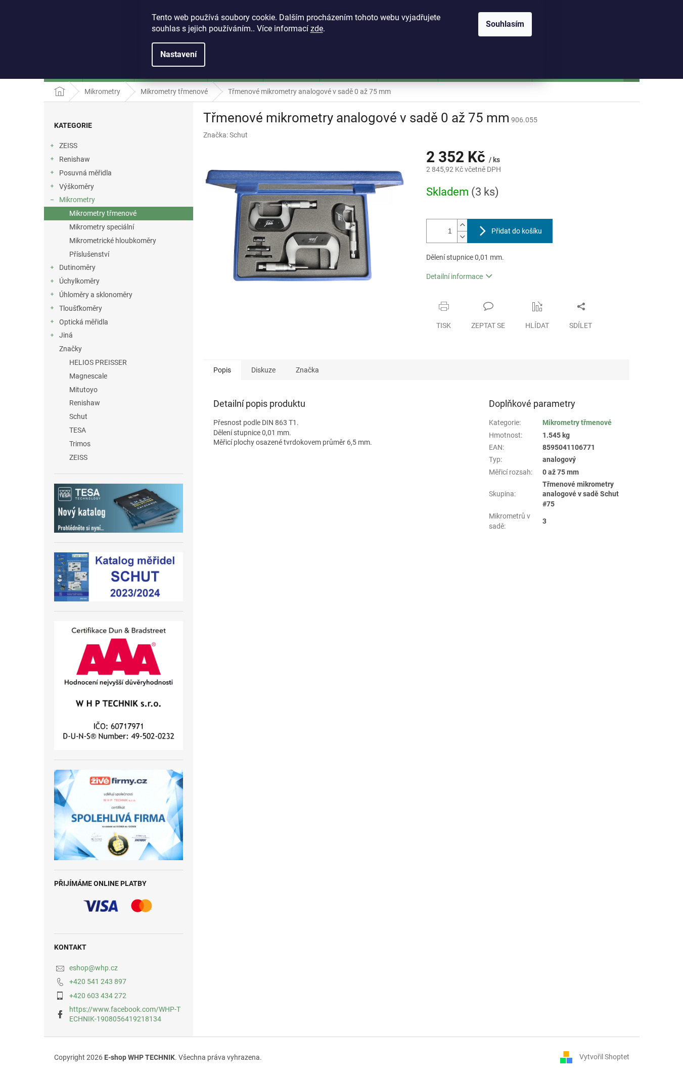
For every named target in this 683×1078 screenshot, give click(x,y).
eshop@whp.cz (93, 968)
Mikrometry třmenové (102, 213)
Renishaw (74, 159)
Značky (70, 349)
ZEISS (68, 146)
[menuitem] (118, 362)
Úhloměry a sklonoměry (95, 295)
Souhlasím (505, 24)
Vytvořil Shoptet (604, 1057)
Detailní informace (454, 276)
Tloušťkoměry (80, 308)
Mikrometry (77, 200)
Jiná (66, 335)
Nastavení (178, 54)
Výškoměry (76, 186)
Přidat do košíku (516, 231)
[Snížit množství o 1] (462, 237)
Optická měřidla (83, 322)
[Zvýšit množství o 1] (462, 225)
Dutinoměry (77, 267)
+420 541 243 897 (97, 981)
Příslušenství (89, 254)
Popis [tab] (222, 370)
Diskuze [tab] (263, 370)
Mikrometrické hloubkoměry (112, 241)
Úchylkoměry (79, 281)
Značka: (225, 135)
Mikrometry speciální (101, 227)
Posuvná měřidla (85, 173)
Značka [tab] (307, 370)
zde (316, 28)
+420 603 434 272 (97, 996)
